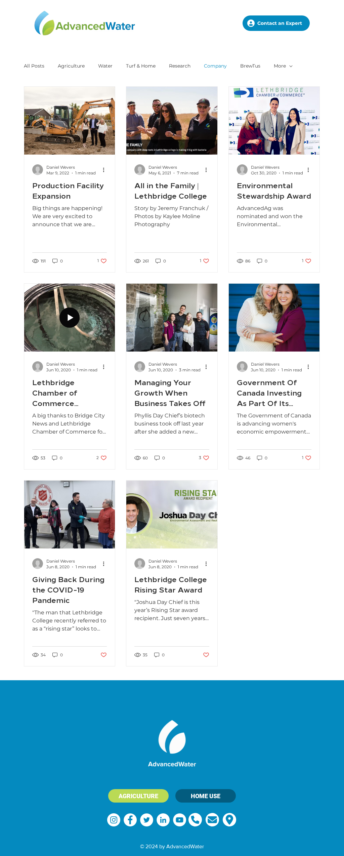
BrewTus (250, 66)
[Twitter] (146, 819)
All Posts (34, 66)
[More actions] (106, 170)
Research (179, 66)
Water (105, 66)
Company (215, 66)
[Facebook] (130, 819)
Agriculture (71, 66)
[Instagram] (113, 819)
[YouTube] (179, 819)
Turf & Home (141, 66)
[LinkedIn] (163, 819)
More (280, 66)
